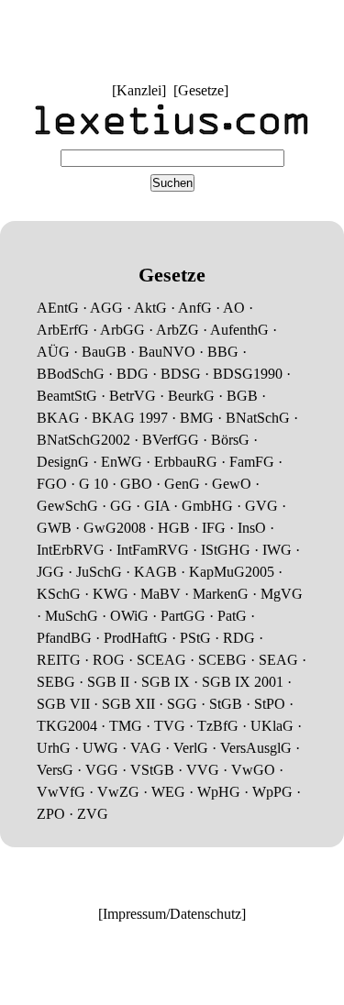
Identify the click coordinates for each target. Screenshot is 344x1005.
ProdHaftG (136, 638)
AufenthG (239, 329)
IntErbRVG (71, 550)
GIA (157, 506)
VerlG (190, 748)
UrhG (54, 748)
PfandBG (64, 638)
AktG (150, 307)
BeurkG (191, 395)
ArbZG (177, 329)
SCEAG (161, 660)
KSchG (59, 594)
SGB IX (165, 682)
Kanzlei (139, 90)
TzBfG (218, 726)
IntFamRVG (153, 550)
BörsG (230, 439)
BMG (197, 417)
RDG (239, 638)
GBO (136, 483)
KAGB (155, 572)
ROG (109, 660)
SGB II (108, 682)
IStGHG (225, 550)
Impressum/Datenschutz (172, 914)
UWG (100, 748)
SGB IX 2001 (242, 682)
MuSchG (71, 616)
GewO (231, 483)
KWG (110, 594)
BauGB (104, 351)
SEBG (56, 682)
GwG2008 (114, 528)
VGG (101, 770)
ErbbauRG (185, 461)
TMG (125, 726)
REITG (59, 660)
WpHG (218, 792)
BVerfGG (170, 439)
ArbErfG (63, 329)
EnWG (121, 461)
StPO (269, 704)
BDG (133, 373)
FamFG (251, 461)
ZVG (92, 814)
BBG (223, 351)
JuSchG (99, 572)
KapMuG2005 (231, 572)
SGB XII (128, 704)
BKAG (58, 417)
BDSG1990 (248, 373)
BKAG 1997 (130, 417)
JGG (50, 572)
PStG (195, 638)
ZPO (51, 814)
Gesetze (201, 90)
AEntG (58, 307)
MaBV (160, 594)
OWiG (129, 616)
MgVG (282, 594)
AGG (106, 307)
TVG (169, 726)
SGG (182, 704)
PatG (232, 616)
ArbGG (122, 329)
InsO (252, 528)
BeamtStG (67, 395)
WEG (168, 792)
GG (121, 506)
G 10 (93, 483)
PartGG (183, 616)
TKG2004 (67, 726)
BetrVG (132, 395)
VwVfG (61, 792)
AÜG (53, 351)
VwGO (253, 770)
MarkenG (221, 594)
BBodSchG (71, 373)
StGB (225, 704)
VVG (202, 770)
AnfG (195, 307)
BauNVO (167, 351)
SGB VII (63, 704)
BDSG (181, 373)
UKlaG (272, 726)
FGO (52, 483)
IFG (214, 528)
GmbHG (207, 506)
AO (234, 307)
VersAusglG (256, 748)
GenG (182, 483)
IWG (277, 550)
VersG (55, 770)
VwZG (118, 792)
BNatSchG (258, 417)
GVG (261, 506)
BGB (242, 395)
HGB (174, 528)
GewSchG (67, 506)
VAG (145, 748)
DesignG (63, 461)
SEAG (278, 660)
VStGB (152, 770)
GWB (54, 528)
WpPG (272, 792)
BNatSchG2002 (83, 439)
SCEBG (222, 660)
